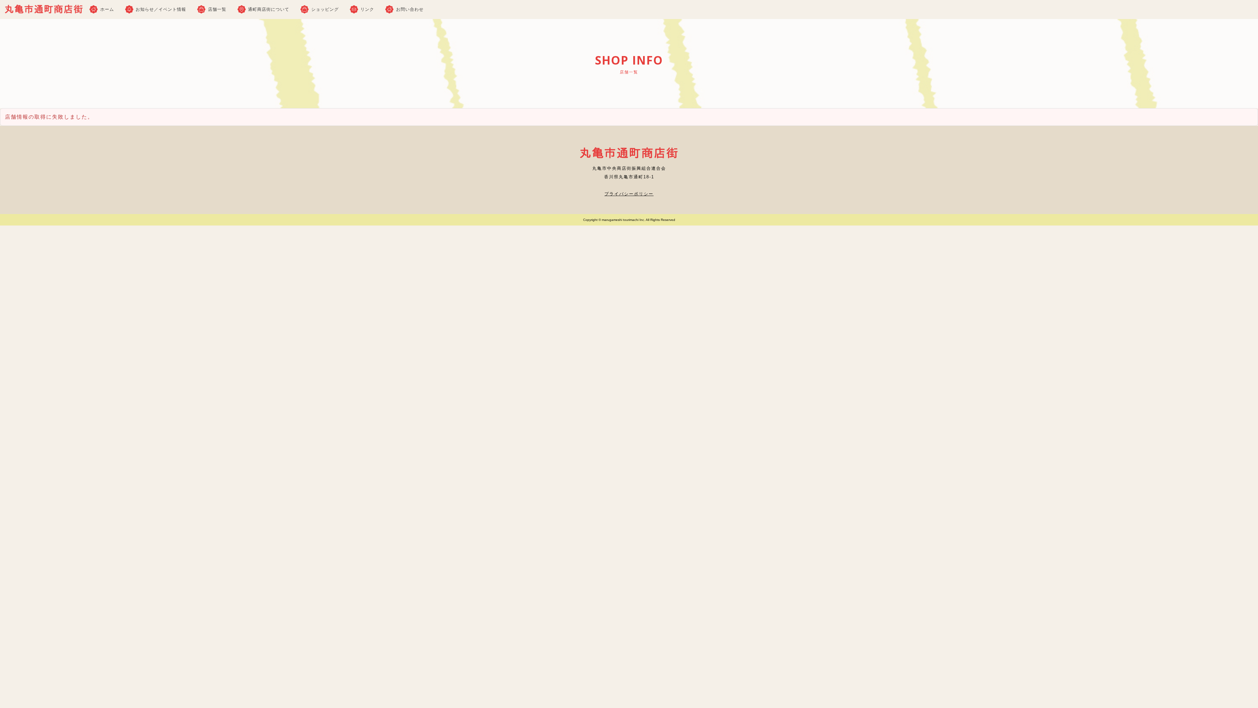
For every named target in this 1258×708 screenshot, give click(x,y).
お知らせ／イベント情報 (161, 9)
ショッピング (325, 9)
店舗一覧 (217, 9)
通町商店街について (268, 9)
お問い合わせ (410, 9)
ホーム (107, 9)
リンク (367, 9)
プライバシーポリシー (629, 193)
